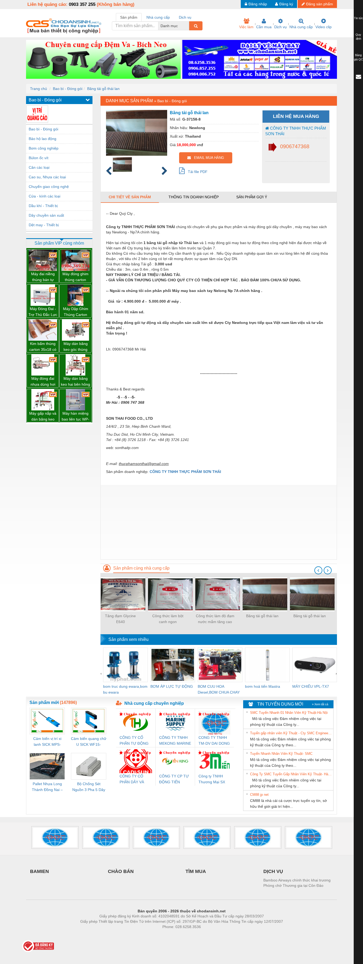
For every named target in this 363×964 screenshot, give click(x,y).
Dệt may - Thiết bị (44, 225)
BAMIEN (39, 871)
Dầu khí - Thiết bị (43, 206)
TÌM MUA (195, 871)
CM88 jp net (259, 795)
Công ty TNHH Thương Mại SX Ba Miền (212, 779)
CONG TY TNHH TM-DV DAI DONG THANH (214, 740)
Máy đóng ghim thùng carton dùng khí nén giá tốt (75, 277)
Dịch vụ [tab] (185, 17)
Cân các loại (39, 167)
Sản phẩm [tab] (128, 17)
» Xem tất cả (320, 704)
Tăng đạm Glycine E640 (120, 619)
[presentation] (318, 570)
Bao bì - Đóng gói (67, 88)
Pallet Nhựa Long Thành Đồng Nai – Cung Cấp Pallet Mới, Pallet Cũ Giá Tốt (47, 787)
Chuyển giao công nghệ (49, 186)
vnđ (200, 145)
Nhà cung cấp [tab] (158, 17)
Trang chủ (38, 88)
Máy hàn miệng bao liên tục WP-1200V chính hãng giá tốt (75, 416)
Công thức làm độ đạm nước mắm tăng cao (215, 619)
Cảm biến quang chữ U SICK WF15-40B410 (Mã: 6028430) (88, 741)
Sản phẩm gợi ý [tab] (251, 197)
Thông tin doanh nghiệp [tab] (193, 197)
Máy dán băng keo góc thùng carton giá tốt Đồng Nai (76, 346)
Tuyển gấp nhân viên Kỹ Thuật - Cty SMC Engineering (291, 733)
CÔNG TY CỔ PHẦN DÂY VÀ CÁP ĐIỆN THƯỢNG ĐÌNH (133, 779)
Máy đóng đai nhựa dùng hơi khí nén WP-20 (42, 381)
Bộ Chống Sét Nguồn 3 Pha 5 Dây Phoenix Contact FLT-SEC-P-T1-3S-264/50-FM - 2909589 (88, 787)
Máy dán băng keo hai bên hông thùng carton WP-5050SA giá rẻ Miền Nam (75, 381)
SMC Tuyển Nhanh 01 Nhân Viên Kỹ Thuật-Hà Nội (289, 713)
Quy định (358, 36)
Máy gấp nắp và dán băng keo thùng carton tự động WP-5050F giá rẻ (43, 416)
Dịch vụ (280, 27)
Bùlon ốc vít (38, 158)
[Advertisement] (219, 522)
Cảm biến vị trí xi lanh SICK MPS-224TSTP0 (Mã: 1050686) (47, 741)
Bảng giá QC (358, 57)
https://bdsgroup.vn (174, 935)
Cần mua (264, 27)
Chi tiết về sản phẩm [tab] (130, 197)
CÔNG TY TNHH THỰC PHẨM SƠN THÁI (295, 131)
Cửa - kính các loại (44, 196)
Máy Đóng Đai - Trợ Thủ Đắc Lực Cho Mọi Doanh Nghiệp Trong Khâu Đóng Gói (42, 312)
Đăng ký (286, 4)
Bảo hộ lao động (42, 139)
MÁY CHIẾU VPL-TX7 (310, 686)
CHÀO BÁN (121, 871)
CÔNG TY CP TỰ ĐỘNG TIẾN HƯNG (174, 779)
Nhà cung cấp (301, 27)
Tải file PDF (196, 172)
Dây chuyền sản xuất (46, 215)
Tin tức (358, 18)
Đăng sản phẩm (319, 4)
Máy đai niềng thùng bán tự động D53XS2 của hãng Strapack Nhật (43, 277)
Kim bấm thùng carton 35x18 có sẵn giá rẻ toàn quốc (42, 346)
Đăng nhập (257, 4)
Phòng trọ (147, 935)
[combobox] (187, 26)
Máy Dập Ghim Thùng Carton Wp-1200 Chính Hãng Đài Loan (75, 312)
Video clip (323, 27)
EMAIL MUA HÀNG (207, 158)
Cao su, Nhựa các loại (47, 177)
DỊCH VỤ (273, 871)
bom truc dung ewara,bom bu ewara (125, 689)
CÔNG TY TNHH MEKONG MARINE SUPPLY (175, 740)
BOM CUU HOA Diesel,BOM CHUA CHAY (219, 689)
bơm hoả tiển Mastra (262, 686)
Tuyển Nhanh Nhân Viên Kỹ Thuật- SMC (281, 754)
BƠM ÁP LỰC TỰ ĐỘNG (171, 686)
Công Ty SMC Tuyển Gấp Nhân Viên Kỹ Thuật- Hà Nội (291, 774)
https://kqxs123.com (208, 935)
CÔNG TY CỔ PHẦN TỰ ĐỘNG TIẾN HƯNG (134, 740)
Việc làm (246, 27)
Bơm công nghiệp (43, 148)
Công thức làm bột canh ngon (167, 619)
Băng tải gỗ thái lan (103, 88)
